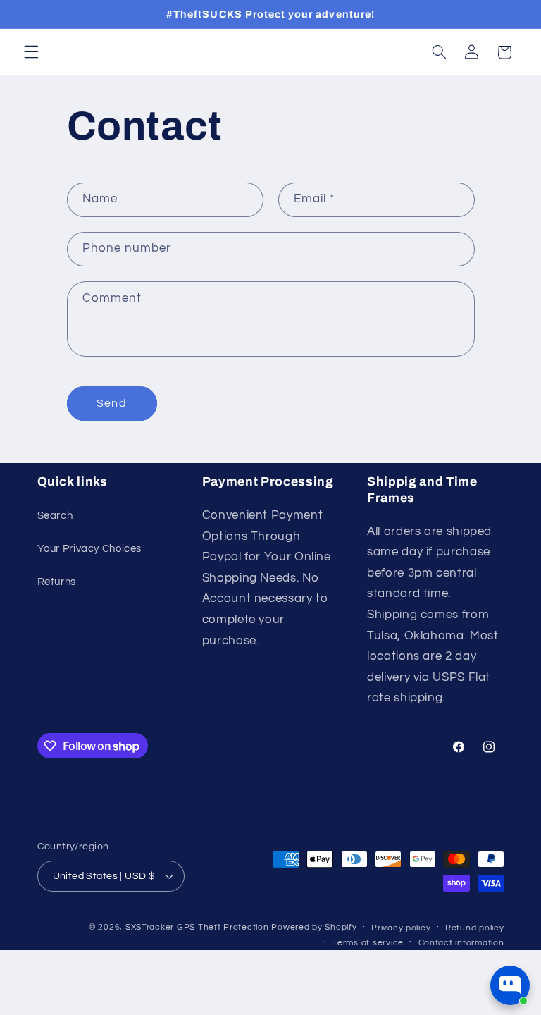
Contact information (461, 943)
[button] (31, 52)
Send (111, 403)
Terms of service (368, 943)
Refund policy (474, 928)
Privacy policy (400, 928)
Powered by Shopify (313, 927)
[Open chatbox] (510, 985)
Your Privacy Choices (89, 548)
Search (55, 515)
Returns (56, 582)
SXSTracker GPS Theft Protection (197, 927)
